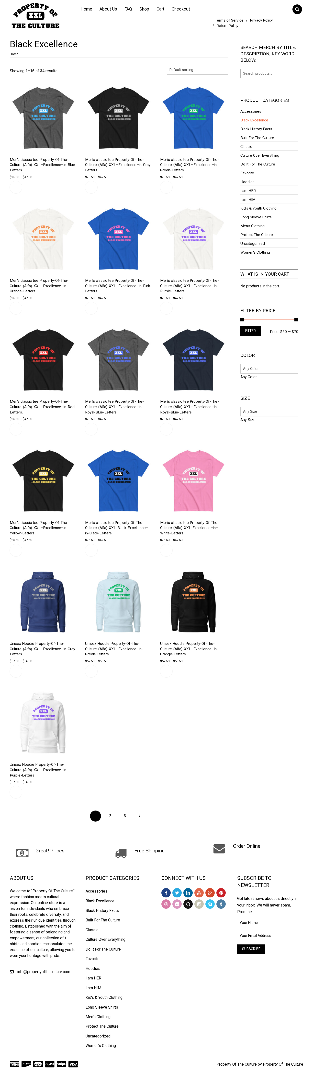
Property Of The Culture (236, 1064)
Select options (16, 187)
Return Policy (227, 26)
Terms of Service (229, 20)
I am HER (248, 190)
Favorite (247, 173)
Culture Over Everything (259, 155)
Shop (144, 9)
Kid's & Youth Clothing (258, 208)
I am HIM (248, 199)
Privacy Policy (261, 20)
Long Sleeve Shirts (256, 217)
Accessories (250, 111)
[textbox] (248, 377)
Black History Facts (256, 129)
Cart (160, 9)
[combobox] (248, 377)
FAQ (128, 9)
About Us (108, 9)
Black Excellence (254, 120)
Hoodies (247, 182)
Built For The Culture (257, 138)
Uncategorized (252, 243)
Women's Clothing (255, 252)
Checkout (181, 9)
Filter (250, 331)
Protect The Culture (256, 235)
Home (86, 9)
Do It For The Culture (257, 164)
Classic (246, 146)
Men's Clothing (252, 226)
